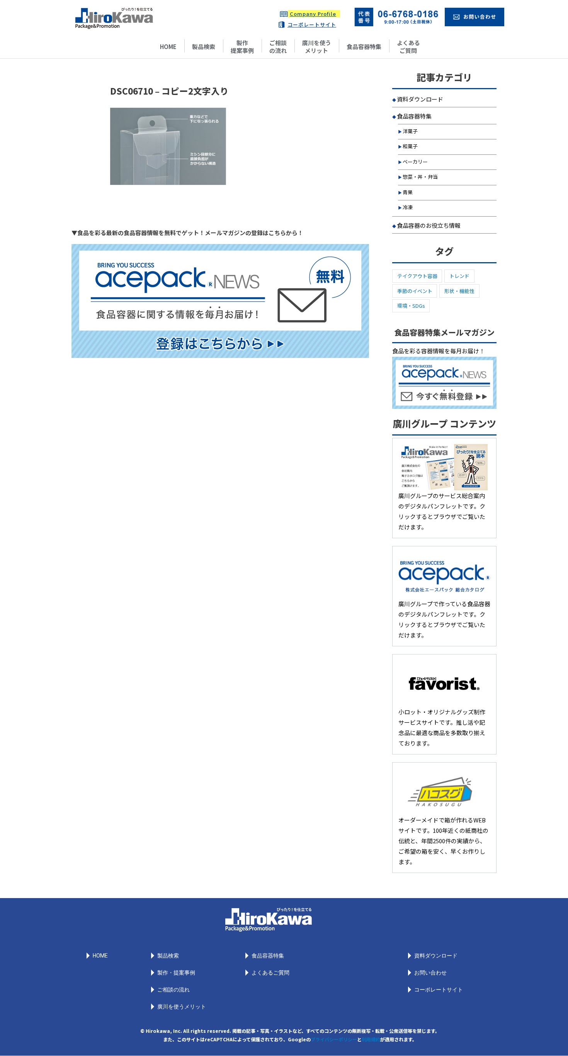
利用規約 (371, 1039)
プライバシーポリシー (334, 1039)
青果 (408, 192)
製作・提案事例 (176, 973)
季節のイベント (414, 291)
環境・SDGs (411, 305)
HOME (168, 46)
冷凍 (408, 207)
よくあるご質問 (408, 46)
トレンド (459, 276)
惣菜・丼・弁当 (420, 176)
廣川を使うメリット (316, 46)
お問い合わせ (430, 973)
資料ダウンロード (420, 99)
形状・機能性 (459, 291)
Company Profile (313, 13)
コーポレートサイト (311, 24)
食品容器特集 (364, 46)
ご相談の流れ (278, 46)
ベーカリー (415, 161)
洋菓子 (410, 131)
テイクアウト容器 (417, 276)
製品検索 (203, 46)
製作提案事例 (242, 46)
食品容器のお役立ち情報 (429, 225)
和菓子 (410, 146)
